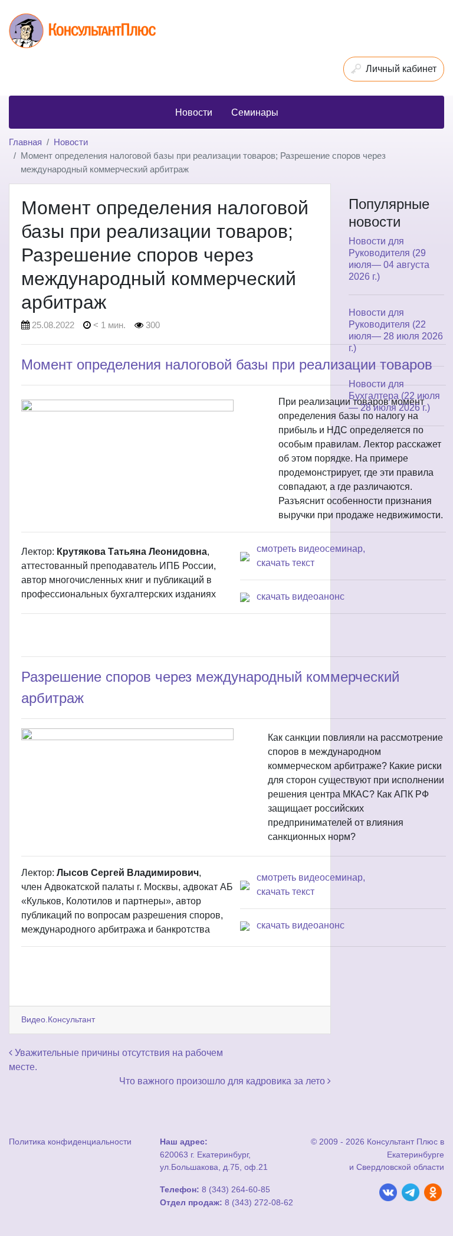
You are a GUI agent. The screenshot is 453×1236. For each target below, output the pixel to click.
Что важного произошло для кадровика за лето (223, 1081)
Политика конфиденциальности (70, 1141)
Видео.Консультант (58, 1019)
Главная (25, 142)
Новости (71, 142)
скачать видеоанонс (300, 596)
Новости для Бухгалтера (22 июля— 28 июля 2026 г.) (394, 396)
